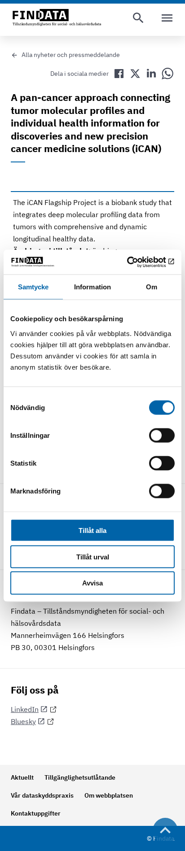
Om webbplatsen (108, 795)
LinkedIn (25, 709)
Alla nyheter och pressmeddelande (71, 55)
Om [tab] (151, 287)
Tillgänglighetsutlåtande (79, 777)
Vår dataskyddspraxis (42, 795)
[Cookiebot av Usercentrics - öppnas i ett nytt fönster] (135, 262)
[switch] (162, 435)
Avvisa (92, 583)
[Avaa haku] (138, 18)
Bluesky (23, 721)
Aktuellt (22, 777)
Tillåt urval (92, 556)
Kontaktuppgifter (36, 813)
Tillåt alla (92, 530)
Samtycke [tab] (33, 287)
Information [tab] (92, 287)
